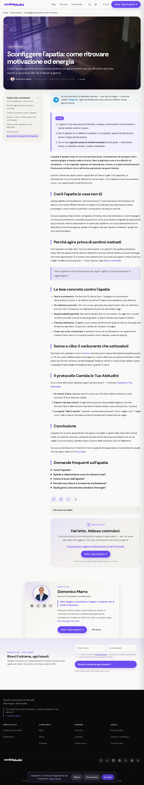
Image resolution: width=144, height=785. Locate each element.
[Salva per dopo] (61, 499)
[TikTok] (107, 760)
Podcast (43, 743)
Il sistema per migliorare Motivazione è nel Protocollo (95, 546)
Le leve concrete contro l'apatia (21, 112)
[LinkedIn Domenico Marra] (44, 605)
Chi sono (63, 4)
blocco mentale (112, 260)
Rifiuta (77, 777)
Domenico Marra (72, 591)
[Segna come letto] (68, 499)
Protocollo (77, 4)
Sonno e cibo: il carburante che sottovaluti (21, 118)
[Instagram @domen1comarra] (38, 605)
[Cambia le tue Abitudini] (13, 761)
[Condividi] (76, 499)
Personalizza (92, 777)
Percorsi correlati (62, 510)
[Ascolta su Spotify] (131, 760)
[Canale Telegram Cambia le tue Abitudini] (31, 605)
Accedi (106, 4)
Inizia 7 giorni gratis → (95, 554)
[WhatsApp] (125, 760)
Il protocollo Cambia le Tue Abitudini (19, 126)
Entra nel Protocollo (12, 730)
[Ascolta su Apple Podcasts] (138, 760)
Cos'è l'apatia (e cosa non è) (20, 101)
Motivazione (16, 47)
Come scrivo (80, 743)
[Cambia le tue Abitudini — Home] (14, 4)
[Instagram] (101, 760)
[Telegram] (119, 760)
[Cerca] (89, 4)
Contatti (79, 737)
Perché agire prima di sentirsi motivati (20, 107)
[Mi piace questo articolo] (54, 499)
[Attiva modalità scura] (95, 4)
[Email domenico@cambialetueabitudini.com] (50, 605)
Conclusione (12, 131)
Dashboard (8, 737)
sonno (86, 353)
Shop (41, 737)
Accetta (108, 777)
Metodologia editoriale (68, 621)
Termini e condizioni (120, 737)
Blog (54, 4)
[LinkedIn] (113, 760)
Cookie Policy (117, 743)
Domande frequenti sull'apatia (22, 136)
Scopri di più (55, 778)
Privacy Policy (101, 655)
